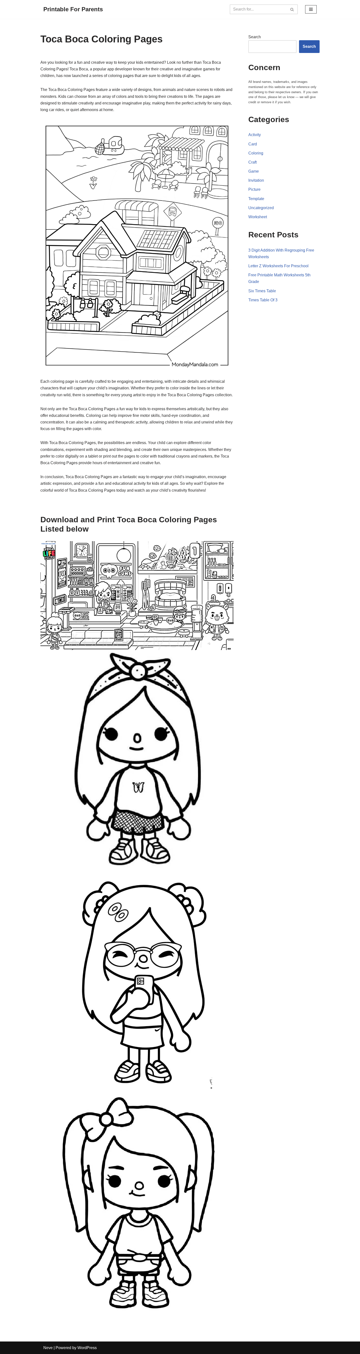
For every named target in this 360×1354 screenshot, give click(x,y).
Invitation (256, 180)
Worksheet (257, 217)
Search (254, 37)
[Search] (292, 9)
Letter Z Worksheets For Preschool (278, 266)
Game (253, 171)
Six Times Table (262, 291)
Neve (48, 1348)
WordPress (87, 1348)
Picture (254, 189)
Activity (254, 135)
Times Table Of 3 (262, 300)
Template (256, 199)
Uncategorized (261, 208)
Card (252, 144)
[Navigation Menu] (311, 9)
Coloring (255, 153)
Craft (252, 162)
